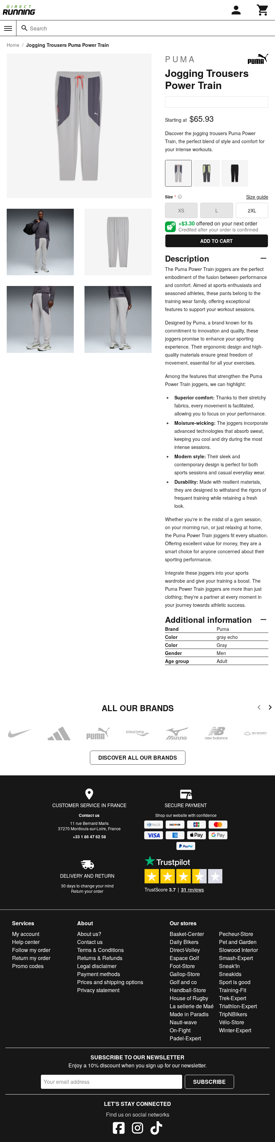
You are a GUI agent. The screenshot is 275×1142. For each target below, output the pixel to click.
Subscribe (209, 1081)
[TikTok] (156, 1129)
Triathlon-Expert (238, 1006)
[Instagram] (137, 1129)
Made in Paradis (189, 1014)
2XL (252, 210)
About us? (89, 934)
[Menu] (8, 28)
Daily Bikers (184, 942)
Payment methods (98, 974)
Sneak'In (229, 966)
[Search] (24, 28)
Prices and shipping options (110, 982)
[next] (270, 708)
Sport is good (235, 982)
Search (38, 28)
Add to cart (216, 240)
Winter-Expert (235, 1030)
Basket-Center (187, 934)
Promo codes (28, 966)
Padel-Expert (185, 1038)
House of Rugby (189, 998)
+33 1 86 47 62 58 (89, 837)
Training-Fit (232, 990)
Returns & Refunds (99, 958)
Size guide (257, 196)
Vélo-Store (231, 1022)
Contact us (89, 815)
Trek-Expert (232, 998)
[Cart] (263, 10)
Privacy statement (98, 990)
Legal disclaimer (96, 966)
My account (25, 934)
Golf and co (183, 982)
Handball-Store (188, 990)
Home (13, 44)
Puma (180, 59)
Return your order (87, 891)
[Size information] (179, 196)
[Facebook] (118, 1129)
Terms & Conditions (100, 950)
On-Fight (180, 1030)
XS (181, 210)
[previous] (259, 708)
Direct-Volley (185, 950)
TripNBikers (233, 1014)
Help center (26, 942)
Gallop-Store (185, 974)
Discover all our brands (137, 757)
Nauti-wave (183, 1022)
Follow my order (31, 950)
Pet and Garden (238, 942)
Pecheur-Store (236, 934)
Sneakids (230, 974)
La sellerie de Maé (192, 1006)
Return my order (31, 958)
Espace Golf (184, 958)
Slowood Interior (238, 950)
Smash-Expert (236, 958)
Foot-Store (182, 966)
